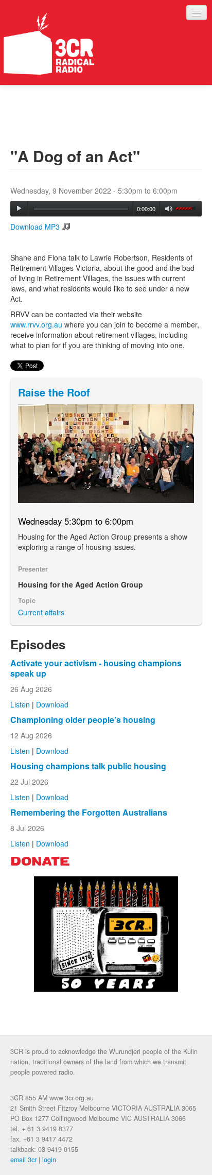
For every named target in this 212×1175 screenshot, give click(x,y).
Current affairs (41, 612)
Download (52, 704)
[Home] (49, 43)
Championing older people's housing (82, 719)
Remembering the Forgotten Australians (88, 812)
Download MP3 (35, 226)
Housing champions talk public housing (88, 766)
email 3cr (23, 1159)
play (19, 208)
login (49, 1159)
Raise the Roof (54, 392)
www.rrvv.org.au (37, 324)
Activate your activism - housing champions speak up (96, 668)
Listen (20, 704)
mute (169, 208)
